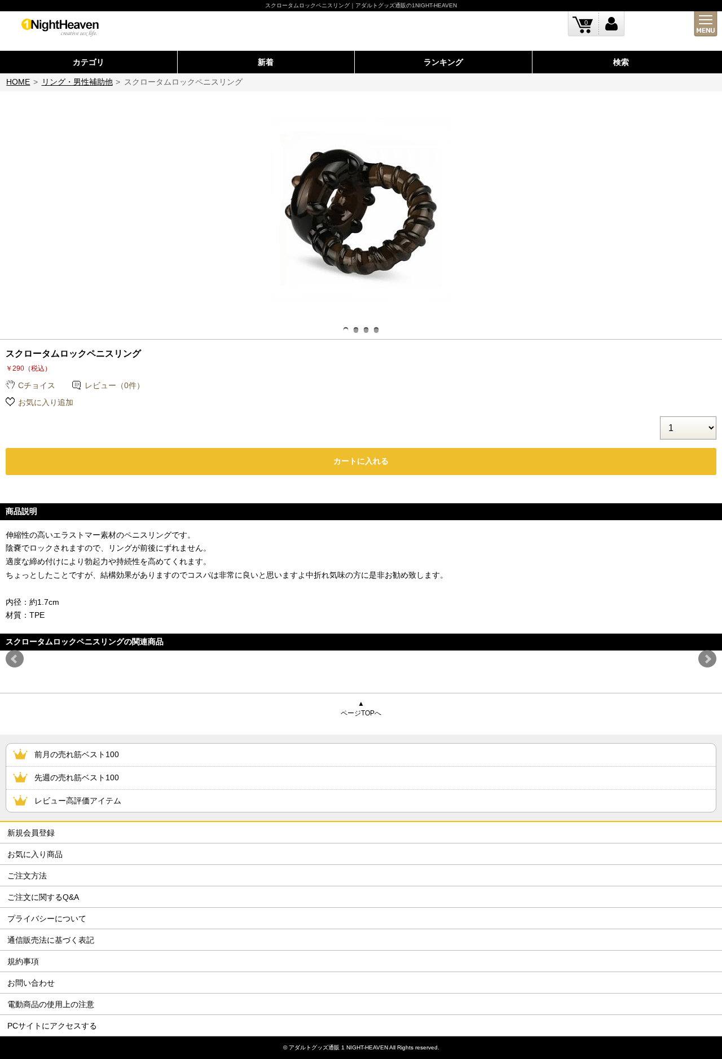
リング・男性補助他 (77, 81)
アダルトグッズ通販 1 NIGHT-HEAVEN (338, 1047)
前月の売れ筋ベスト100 (76, 754)
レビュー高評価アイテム (77, 800)
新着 (266, 62)
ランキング (443, 62)
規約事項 (23, 961)
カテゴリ (88, 62)
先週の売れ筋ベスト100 (76, 777)
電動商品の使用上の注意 (50, 1004)
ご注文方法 (27, 875)
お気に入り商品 (35, 854)
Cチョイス (36, 385)
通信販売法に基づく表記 (50, 939)
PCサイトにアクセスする (52, 1025)
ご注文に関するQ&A (43, 897)
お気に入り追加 (45, 402)
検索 (621, 62)
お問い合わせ (31, 982)
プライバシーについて (46, 918)
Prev (15, 659)
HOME (18, 81)
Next (707, 659)
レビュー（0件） (114, 385)
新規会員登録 (31, 832)
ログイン (611, 24)
